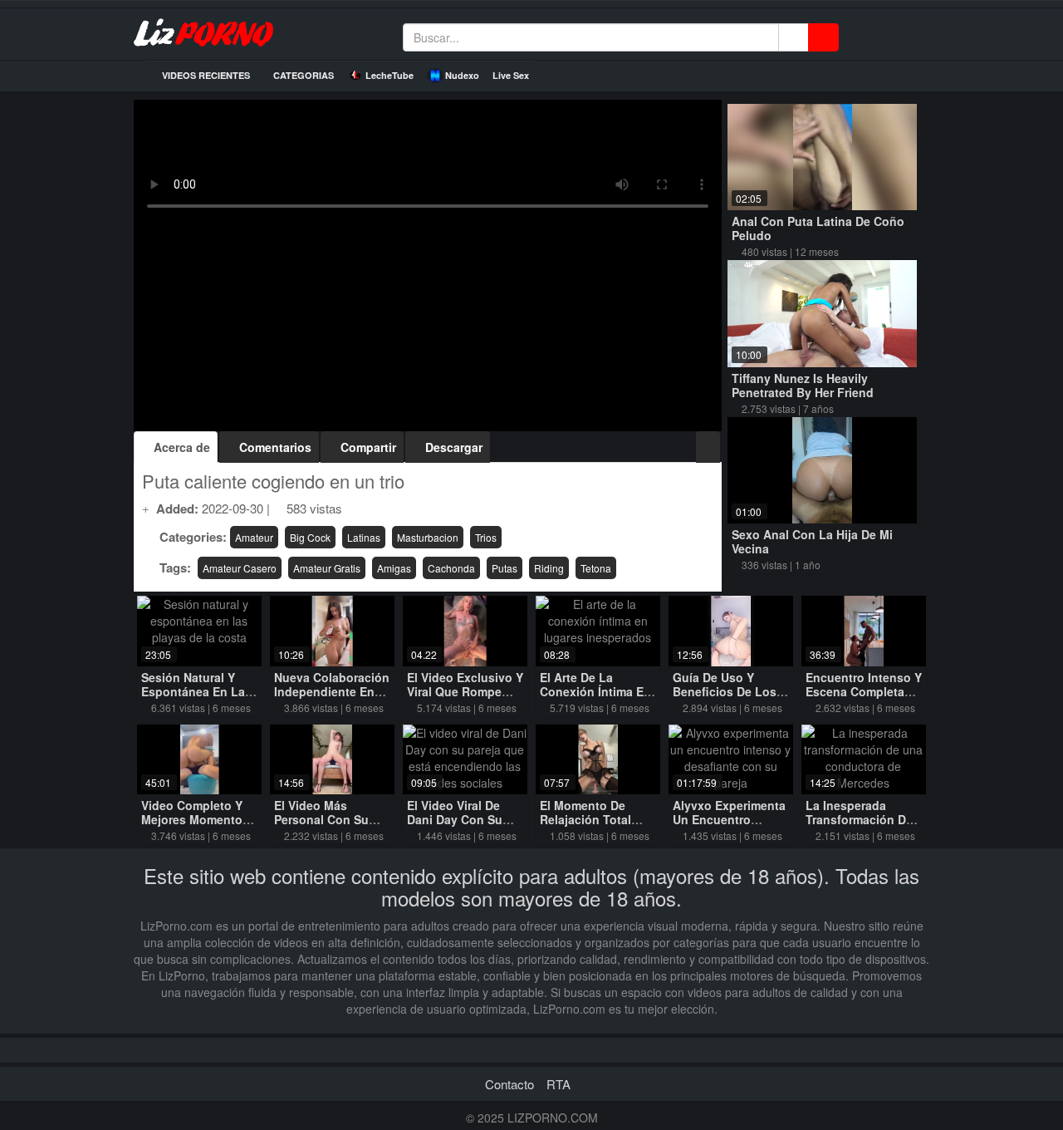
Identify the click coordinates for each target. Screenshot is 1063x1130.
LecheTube (389, 75)
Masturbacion (427, 537)
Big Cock (310, 537)
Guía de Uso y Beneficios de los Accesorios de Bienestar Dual (724, 698)
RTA (558, 1084)
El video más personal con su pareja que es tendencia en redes (332, 826)
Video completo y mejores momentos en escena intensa (195, 819)
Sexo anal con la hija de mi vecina (812, 541)
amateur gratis (326, 568)
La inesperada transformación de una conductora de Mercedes (861, 826)
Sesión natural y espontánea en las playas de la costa (196, 691)
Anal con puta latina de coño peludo (818, 228)
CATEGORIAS (302, 75)
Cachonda (451, 568)
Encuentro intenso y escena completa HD (864, 691)
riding (549, 568)
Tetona (595, 568)
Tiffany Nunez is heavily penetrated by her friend (803, 385)
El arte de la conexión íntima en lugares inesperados (595, 698)
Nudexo (462, 75)
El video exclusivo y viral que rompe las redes (465, 691)
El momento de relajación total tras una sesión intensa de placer (589, 826)
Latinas (363, 537)
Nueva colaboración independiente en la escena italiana (331, 691)
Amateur (254, 537)
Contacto (509, 1084)
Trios (486, 537)
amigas (394, 568)
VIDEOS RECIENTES (204, 75)
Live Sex (510, 75)
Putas (504, 568)
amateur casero (240, 568)
